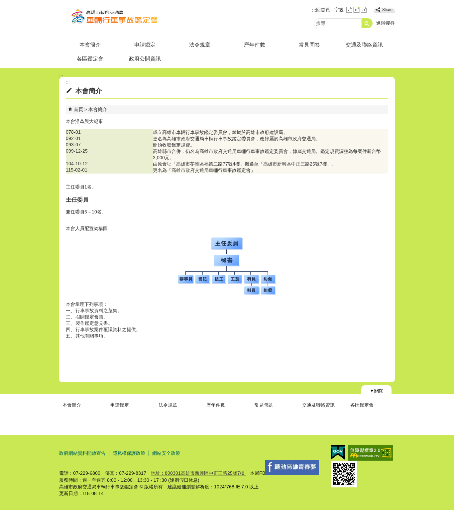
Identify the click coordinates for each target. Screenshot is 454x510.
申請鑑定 (145, 45)
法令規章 (199, 45)
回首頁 (323, 9)
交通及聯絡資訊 (364, 45)
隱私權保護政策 (129, 453)
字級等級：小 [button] (349, 10)
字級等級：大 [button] (364, 10)
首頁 (78, 109)
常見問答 (309, 45)
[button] (367, 23)
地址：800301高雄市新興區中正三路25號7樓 (198, 473)
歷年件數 (254, 45)
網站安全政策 (166, 453)
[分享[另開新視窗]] (384, 10)
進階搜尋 (385, 23)
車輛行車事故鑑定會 (115, 18)
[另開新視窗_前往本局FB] (292, 473)
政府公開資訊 (145, 59)
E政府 (338, 452)
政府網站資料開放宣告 (82, 453)
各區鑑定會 (90, 59)
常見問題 (263, 405)
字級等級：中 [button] (356, 10)
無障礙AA (370, 453)
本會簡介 (90, 45)
